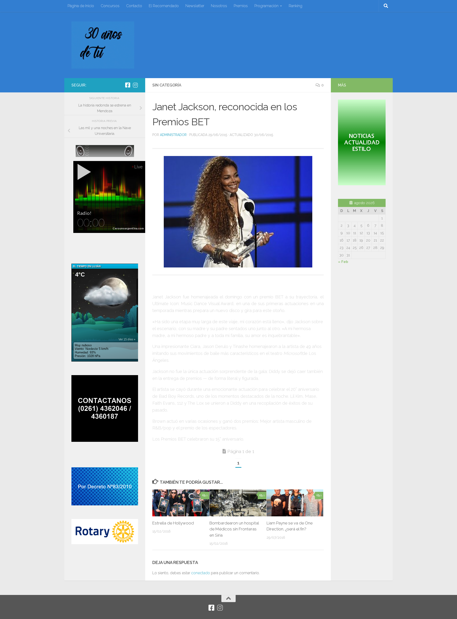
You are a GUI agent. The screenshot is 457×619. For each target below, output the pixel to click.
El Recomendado (164, 6)
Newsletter (194, 6)
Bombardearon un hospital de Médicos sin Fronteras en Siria (234, 529)
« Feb (343, 262)
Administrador (173, 135)
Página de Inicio (81, 6)
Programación (266, 6)
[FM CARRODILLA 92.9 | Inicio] (102, 45)
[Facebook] (127, 85)
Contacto (134, 6)
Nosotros (219, 6)
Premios (241, 6)
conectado (200, 573)
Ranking (295, 6)
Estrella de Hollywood (173, 523)
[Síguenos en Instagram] (135, 85)
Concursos (110, 6)
